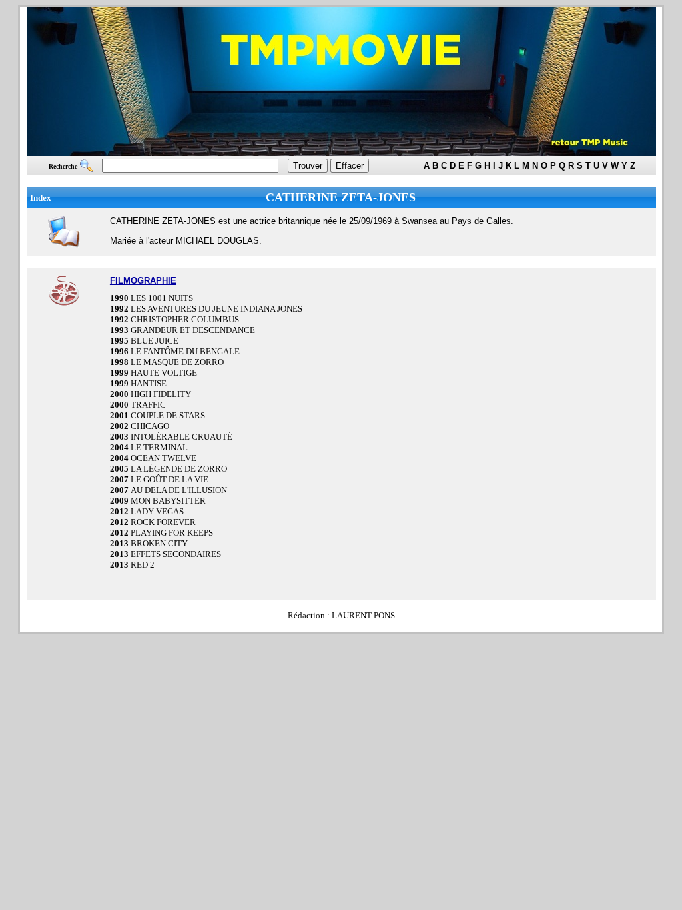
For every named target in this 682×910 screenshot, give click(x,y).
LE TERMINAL (159, 447)
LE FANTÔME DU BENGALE (185, 351)
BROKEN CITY (159, 543)
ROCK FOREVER (163, 522)
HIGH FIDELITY (161, 394)
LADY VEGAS (157, 511)
